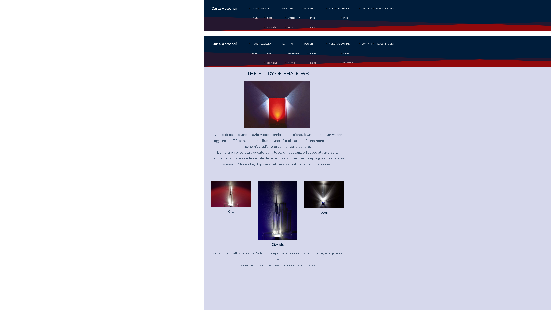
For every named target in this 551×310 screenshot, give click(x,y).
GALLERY (266, 8)
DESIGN (308, 8)
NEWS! (379, 8)
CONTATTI (367, 8)
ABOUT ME (343, 8)
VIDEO (331, 8)
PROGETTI (390, 8)
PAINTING (287, 8)
